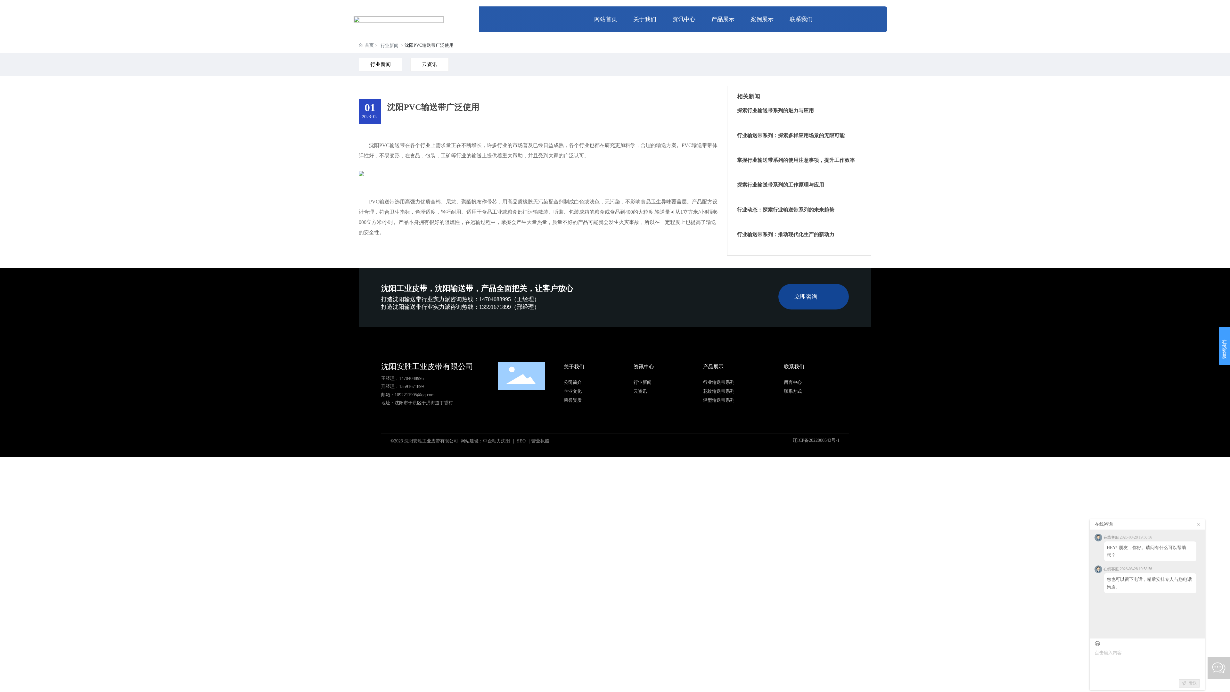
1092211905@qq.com (415, 394)
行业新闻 (389, 45)
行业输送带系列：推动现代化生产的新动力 (785, 234)
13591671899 (411, 386)
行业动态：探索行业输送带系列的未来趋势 (785, 209)
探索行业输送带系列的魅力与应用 (775, 110)
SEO (521, 441)
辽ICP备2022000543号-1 (816, 440)
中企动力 (492, 441)
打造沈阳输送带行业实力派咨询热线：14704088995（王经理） (460, 299)
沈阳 (505, 441)
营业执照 (540, 441)
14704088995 (411, 378)
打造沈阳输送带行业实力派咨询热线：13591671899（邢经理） (460, 307)
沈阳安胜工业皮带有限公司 (427, 366)
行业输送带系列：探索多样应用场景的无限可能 (791, 135)
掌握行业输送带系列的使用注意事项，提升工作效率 (796, 160)
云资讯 (429, 64)
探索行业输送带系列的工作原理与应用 (780, 184)
